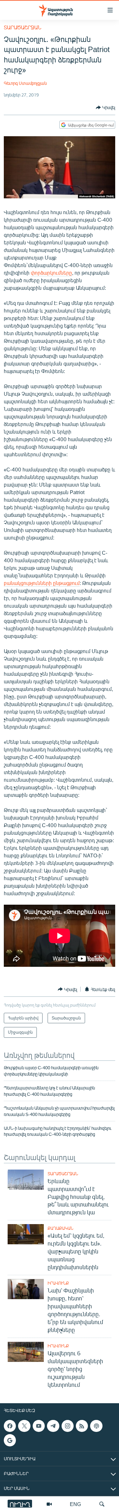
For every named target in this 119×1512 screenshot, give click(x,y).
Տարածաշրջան (22, 27)
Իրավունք (58, 1283)
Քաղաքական (60, 1228)
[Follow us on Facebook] (10, 1426)
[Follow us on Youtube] (39, 1426)
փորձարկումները (51, 273)
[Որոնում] (101, 1504)
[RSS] (82, 1426)
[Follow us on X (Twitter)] (24, 1426)
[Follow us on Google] (10, 1440)
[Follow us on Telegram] (53, 1426)
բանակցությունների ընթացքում (42, 583)
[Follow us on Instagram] (68, 1426)
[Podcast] (96, 1426)
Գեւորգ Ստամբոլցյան (25, 83)
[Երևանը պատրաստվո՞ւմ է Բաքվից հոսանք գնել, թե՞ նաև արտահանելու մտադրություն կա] (26, 1180)
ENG (75, 1504)
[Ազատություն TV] (49, 1504)
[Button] (105, 107)
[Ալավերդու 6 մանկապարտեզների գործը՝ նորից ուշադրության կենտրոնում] (26, 1352)
